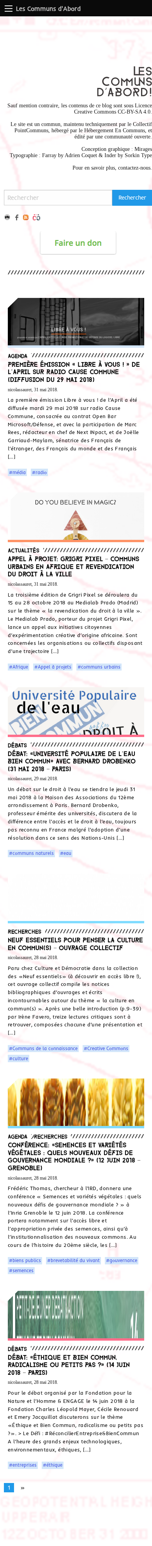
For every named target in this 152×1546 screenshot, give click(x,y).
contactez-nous (134, 168)
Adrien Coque (80, 155)
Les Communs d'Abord (48, 8)
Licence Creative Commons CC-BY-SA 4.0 (113, 109)
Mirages (143, 149)
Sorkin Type (138, 155)
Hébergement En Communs (114, 130)
